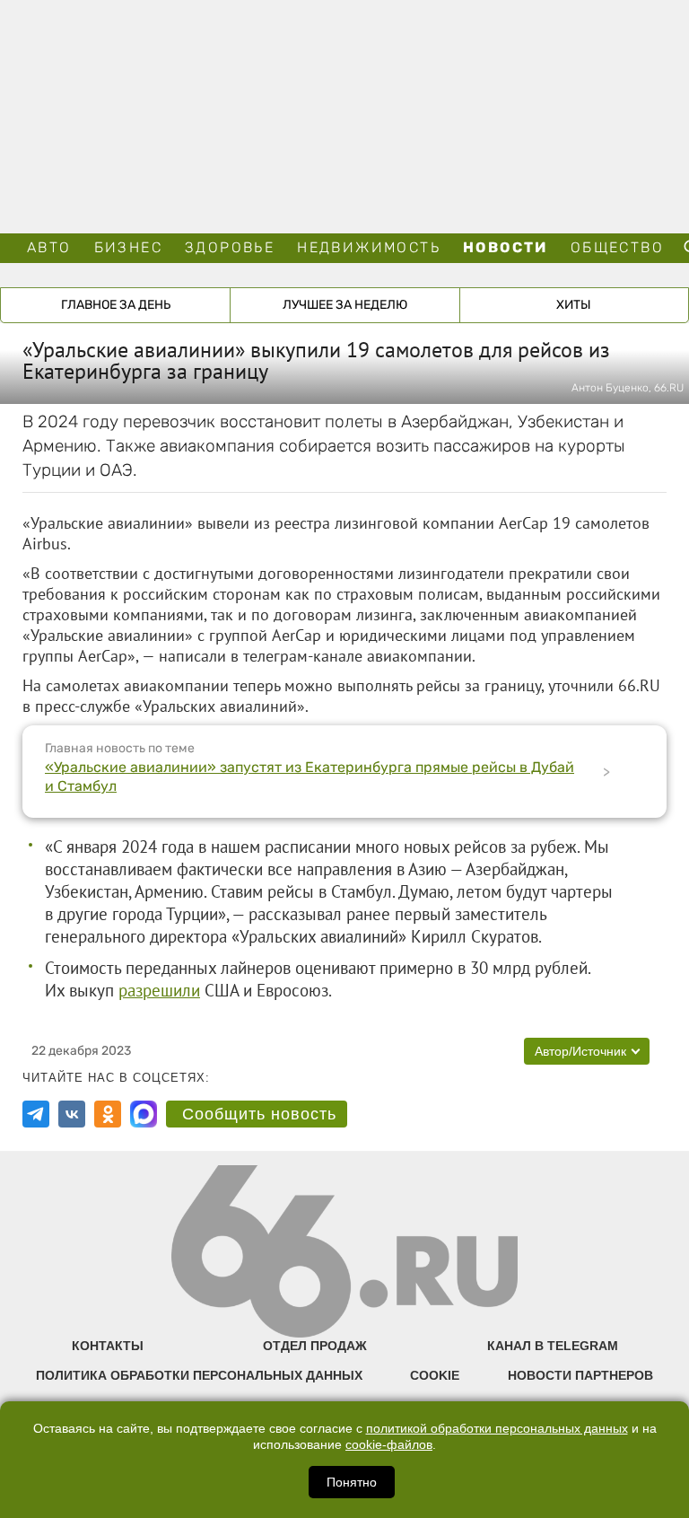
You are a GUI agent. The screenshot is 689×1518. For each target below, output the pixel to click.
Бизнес (128, 247)
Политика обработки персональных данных (199, 1375)
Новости (505, 247)
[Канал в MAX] (143, 1114)
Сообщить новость (259, 1114)
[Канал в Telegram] (35, 1114)
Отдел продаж (315, 1345)
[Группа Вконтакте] (71, 1114)
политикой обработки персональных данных (497, 1428)
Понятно (352, 1482)
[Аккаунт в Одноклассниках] (107, 1114)
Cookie (434, 1375)
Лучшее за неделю (345, 304)
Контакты (108, 1345)
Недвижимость (368, 247)
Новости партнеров (580, 1375)
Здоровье (230, 247)
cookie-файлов (388, 1445)
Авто (49, 247)
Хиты (573, 304)
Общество (617, 247)
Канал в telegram (552, 1345)
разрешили (159, 990)
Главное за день (115, 304)
